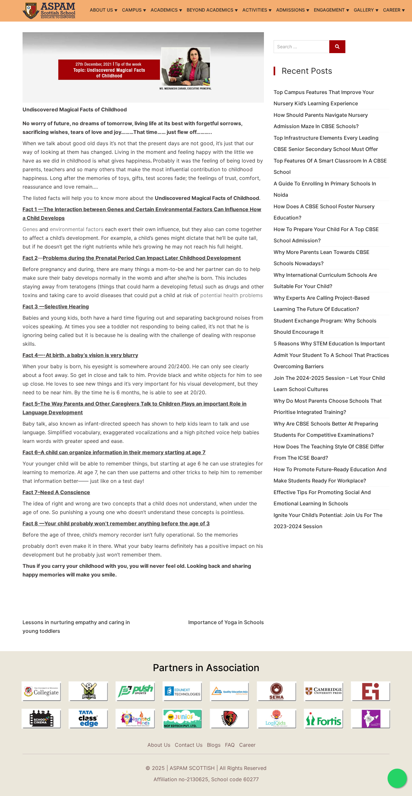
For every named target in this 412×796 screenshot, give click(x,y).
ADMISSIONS (291, 10)
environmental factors (76, 229)
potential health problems (231, 295)
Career (392, 10)
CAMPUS (132, 10)
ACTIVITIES (255, 10)
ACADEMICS (165, 10)
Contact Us (188, 745)
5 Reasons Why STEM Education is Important (329, 343)
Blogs (213, 745)
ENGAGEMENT (330, 10)
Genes (30, 229)
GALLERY (364, 10)
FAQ (230, 745)
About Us (102, 10)
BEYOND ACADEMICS (211, 10)
